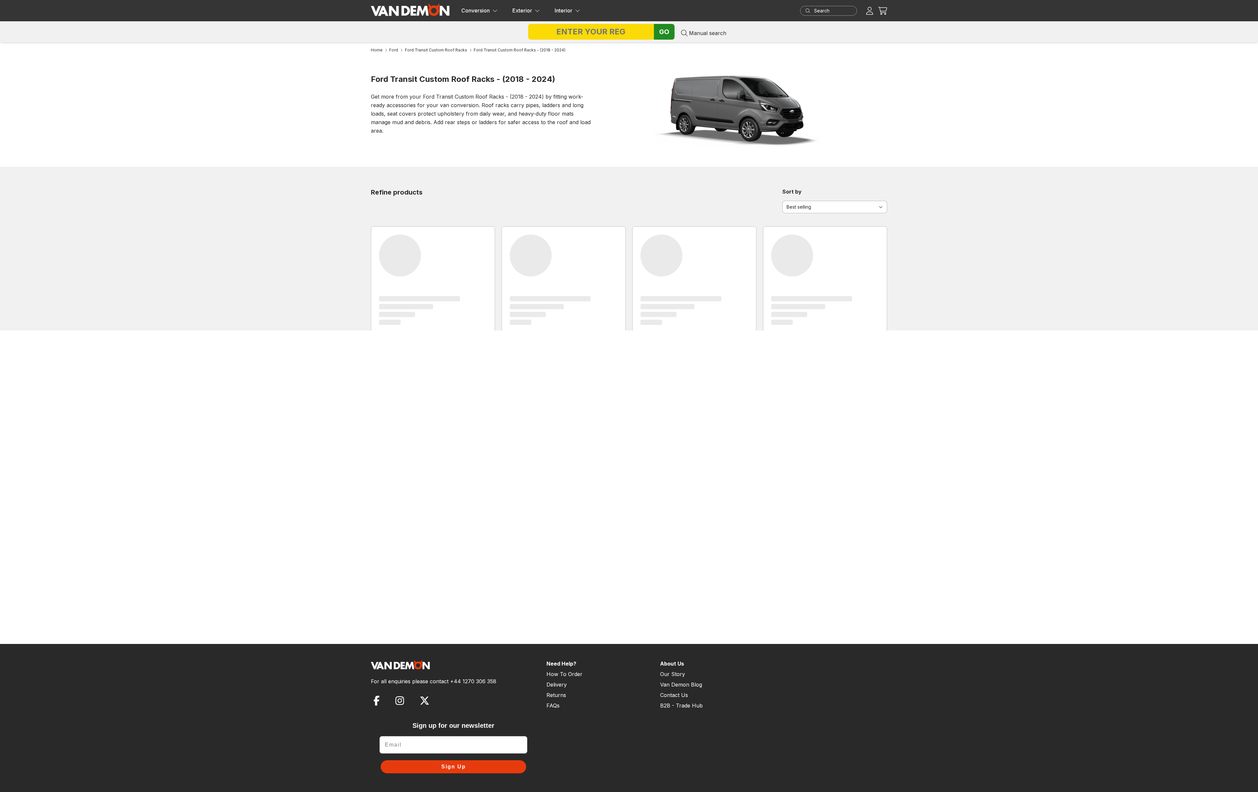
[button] (882, 11)
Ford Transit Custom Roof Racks (436, 49)
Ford (393, 49)
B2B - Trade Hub (681, 705)
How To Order (564, 674)
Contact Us (674, 695)
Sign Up (453, 766)
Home (377, 49)
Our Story (672, 674)
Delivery (556, 684)
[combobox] (834, 11)
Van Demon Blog (681, 684)
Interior (563, 10)
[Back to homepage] (410, 9)
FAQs (553, 705)
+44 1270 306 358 (473, 681)
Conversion (475, 10)
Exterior (522, 10)
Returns (556, 695)
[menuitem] (479, 11)
